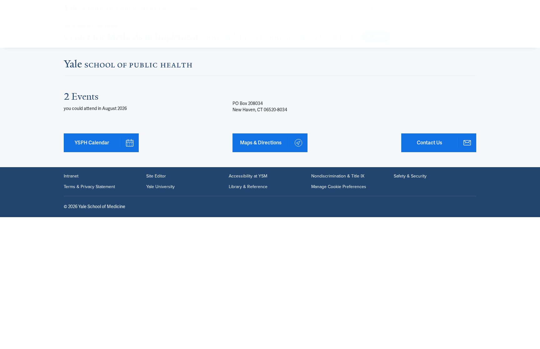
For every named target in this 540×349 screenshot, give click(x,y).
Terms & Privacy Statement (89, 187)
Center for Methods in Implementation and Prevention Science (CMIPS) (208, 36)
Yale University (160, 187)
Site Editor (156, 176)
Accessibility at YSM (248, 176)
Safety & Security (410, 176)
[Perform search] (472, 8)
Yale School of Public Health (91, 26)
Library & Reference (248, 187)
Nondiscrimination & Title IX (337, 176)
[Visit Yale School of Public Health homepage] (128, 65)
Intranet (71, 176)
